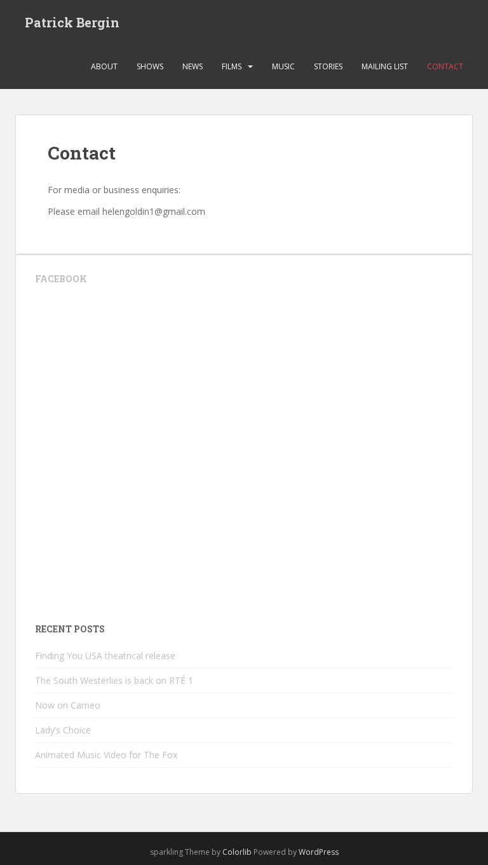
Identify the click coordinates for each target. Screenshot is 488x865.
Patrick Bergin (72, 22)
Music (283, 66)
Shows (150, 66)
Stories (328, 66)
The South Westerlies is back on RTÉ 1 (114, 680)
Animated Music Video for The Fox (106, 755)
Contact (445, 66)
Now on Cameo (67, 705)
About (104, 66)
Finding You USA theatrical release (105, 656)
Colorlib (237, 852)
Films (231, 66)
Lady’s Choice (63, 730)
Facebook (61, 279)
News (192, 66)
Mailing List (385, 66)
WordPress (319, 852)
